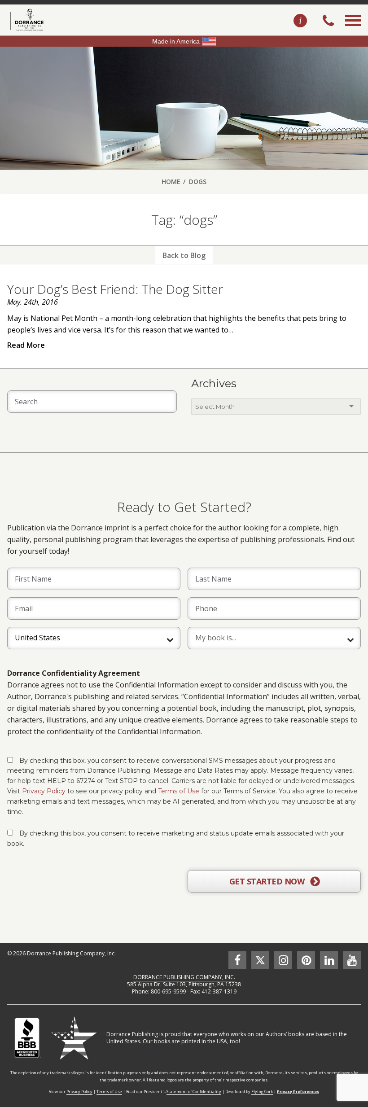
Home (171, 181)
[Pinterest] (306, 960)
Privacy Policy (44, 791)
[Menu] (353, 30)
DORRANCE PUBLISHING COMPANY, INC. (184, 977)
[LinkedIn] (329, 960)
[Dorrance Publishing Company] (25, 20)
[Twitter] (260, 960)
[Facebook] (237, 960)
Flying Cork (262, 1091)
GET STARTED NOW (268, 881)
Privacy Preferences (298, 1091)
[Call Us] (328, 21)
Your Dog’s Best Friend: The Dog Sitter (115, 289)
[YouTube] (352, 960)
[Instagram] (283, 960)
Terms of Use (178, 791)
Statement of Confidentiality (193, 1091)
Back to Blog (184, 255)
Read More (26, 345)
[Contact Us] (300, 21)
